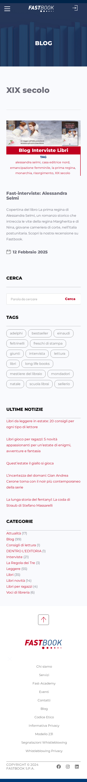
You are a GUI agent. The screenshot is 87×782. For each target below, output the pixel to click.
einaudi (63, 333)
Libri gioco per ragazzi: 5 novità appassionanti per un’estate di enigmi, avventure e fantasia (38, 445)
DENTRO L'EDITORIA (23, 551)
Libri (62, 150)
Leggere (13, 569)
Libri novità (15, 581)
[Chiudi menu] (9, 658)
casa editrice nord (55, 162)
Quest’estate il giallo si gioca (30, 463)
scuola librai (39, 384)
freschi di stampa (48, 343)
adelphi (16, 333)
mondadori (60, 374)
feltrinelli (17, 343)
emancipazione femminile (30, 168)
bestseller (40, 333)
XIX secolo (62, 173)
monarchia (23, 173)
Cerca (70, 299)
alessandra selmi (28, 162)
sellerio (64, 384)
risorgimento (43, 173)
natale (15, 384)
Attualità (13, 533)
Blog (24, 150)
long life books (37, 364)
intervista (37, 354)
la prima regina (63, 168)
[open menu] (6, 8)
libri (13, 364)
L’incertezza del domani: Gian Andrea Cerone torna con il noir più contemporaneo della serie (43, 481)
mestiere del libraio (26, 374)
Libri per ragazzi (19, 586)
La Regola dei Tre (20, 563)
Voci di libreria (18, 592)
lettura (59, 354)
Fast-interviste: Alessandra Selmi (36, 195)
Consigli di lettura (21, 545)
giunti (15, 354)
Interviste (44, 150)
